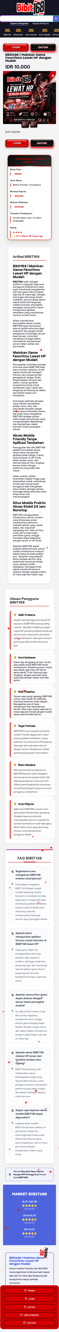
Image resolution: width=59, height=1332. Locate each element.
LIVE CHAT (31, 1323)
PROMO (31, 1290)
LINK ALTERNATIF (31, 1314)
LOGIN (16, 47)
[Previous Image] (5, 98)
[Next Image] (53, 98)
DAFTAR (43, 47)
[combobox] (26, 19)
